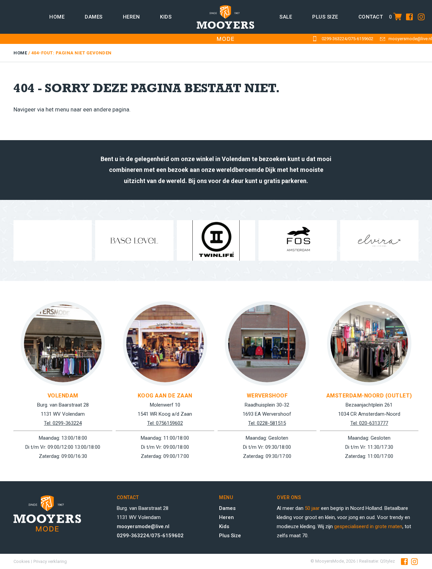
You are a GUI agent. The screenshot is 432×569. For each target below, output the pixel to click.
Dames (94, 17)
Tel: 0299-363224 (63, 423)
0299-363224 (334, 38)
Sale (285, 17)
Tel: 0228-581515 (267, 423)
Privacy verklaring (50, 561)
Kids (165, 17)
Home (56, 17)
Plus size (325, 17)
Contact (370, 17)
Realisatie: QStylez (377, 561)
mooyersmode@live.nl (410, 38)
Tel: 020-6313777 (369, 423)
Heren (131, 17)
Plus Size (230, 536)
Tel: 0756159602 (165, 423)
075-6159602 (360, 38)
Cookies (22, 561)
